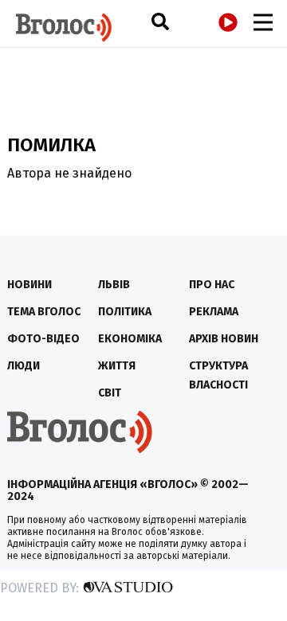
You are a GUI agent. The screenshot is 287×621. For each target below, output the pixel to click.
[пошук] (160, 21)
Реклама (213, 311)
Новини (29, 284)
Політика (124, 311)
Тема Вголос (44, 311)
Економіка (130, 339)
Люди (23, 366)
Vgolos (64, 27)
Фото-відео (43, 339)
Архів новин (223, 339)
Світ (109, 393)
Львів (114, 284)
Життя (117, 366)
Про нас (211, 284)
